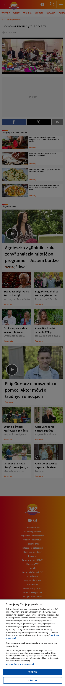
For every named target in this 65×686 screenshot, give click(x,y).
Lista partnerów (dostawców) (20, 664)
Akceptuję (32, 672)
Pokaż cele (32, 680)
